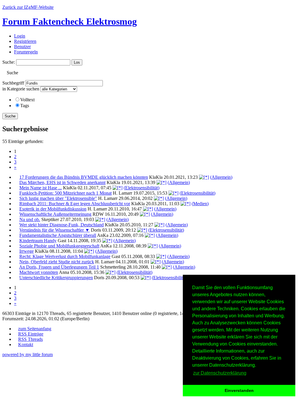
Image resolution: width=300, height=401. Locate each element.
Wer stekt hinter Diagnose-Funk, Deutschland (61, 224)
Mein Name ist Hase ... (40, 187)
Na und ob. (29, 219)
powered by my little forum (27, 354)
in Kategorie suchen (20, 88)
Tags (24, 105)
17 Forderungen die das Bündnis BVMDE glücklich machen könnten (83, 177)
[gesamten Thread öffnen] (204, 177)
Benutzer (22, 46)
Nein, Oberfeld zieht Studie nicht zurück (56, 261)
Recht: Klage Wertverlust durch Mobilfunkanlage (64, 256)
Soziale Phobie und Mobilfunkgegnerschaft (59, 245)
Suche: (8, 62)
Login (19, 35)
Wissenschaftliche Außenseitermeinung (55, 214)
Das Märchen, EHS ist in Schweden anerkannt (62, 182)
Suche (10, 116)
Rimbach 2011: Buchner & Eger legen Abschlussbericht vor (74, 203)
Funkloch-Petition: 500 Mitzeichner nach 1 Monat (65, 193)
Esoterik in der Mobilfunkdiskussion (52, 208)
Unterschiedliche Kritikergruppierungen (56, 277)
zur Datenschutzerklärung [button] (219, 372)
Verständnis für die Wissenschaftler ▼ (54, 230)
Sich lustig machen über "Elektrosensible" (58, 198)
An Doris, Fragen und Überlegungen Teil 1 (59, 266)
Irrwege (26, 251)
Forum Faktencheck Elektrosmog (69, 21)
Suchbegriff (13, 82)
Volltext (27, 99)
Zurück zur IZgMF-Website (28, 7)
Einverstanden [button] (239, 390)
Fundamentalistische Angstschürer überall (57, 235)
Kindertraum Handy (38, 240)
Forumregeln (26, 51)
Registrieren (25, 41)
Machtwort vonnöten (38, 272)
